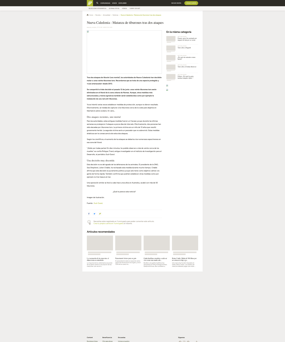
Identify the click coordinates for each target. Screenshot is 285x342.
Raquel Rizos (91, 27)
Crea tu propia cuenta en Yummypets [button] (108, 223)
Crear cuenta (191, 3)
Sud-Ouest (98, 203)
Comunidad (105, 3)
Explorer (122, 3)
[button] (89, 214)
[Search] (97, 3)
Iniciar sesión (176, 3)
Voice (114, 3)
